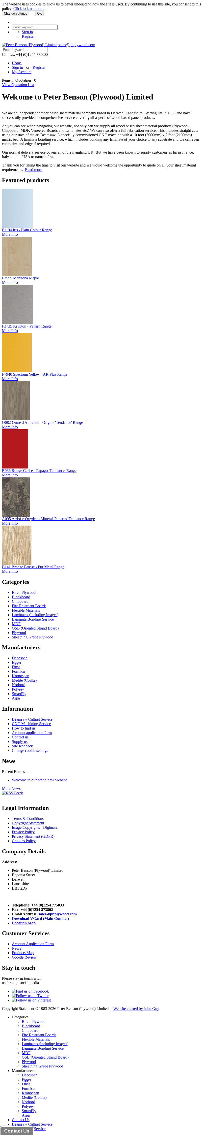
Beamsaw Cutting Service (32, 719)
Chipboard (20, 601)
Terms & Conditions (28, 818)
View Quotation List (18, 85)
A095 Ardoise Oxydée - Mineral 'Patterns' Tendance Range (48, 519)
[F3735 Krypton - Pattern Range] (17, 323)
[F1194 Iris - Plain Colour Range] (17, 226)
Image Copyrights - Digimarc (35, 827)
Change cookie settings (30, 750)
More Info (10, 234)
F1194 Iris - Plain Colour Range (27, 230)
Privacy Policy (23, 832)
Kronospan (20, 676)
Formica (18, 671)
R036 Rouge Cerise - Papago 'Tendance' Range (39, 470)
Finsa (16, 667)
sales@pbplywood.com (76, 45)
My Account (21, 72)
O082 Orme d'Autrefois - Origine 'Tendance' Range (42, 422)
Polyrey (18, 689)
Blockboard (21, 597)
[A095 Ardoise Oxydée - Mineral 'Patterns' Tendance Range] (16, 515)
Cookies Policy (24, 841)
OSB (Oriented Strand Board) (35, 628)
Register (28, 36)
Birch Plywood (24, 592)
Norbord (18, 685)
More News (11, 788)
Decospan (19, 658)
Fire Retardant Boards (29, 606)
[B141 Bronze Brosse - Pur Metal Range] (16, 563)
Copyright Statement (28, 823)
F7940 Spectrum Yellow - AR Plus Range (34, 374)
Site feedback (22, 746)
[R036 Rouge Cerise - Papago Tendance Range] (15, 467)
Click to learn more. (28, 8)
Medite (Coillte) (24, 680)
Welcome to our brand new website (39, 780)
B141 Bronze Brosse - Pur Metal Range (33, 567)
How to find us (23, 728)
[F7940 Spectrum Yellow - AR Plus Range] (17, 371)
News (16, 948)
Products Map (23, 953)
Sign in (27, 32)
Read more (33, 169)
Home (17, 63)
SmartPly (19, 694)
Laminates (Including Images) (35, 615)
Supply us (19, 741)
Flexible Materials (26, 610)
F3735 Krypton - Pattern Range (26, 326)
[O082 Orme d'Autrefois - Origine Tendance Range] (16, 419)
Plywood (19, 633)
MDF (16, 624)
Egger (16, 662)
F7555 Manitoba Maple (20, 278)
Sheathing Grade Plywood (32, 637)
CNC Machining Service (31, 724)
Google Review (24, 957)
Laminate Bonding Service (33, 619)
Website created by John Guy (136, 1008)
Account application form (32, 733)
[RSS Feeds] (12, 793)
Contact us (20, 737)
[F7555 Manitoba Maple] (17, 274)
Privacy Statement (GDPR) (33, 836)
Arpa (16, 698)
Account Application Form (33, 944)
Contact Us (20, 1120)
